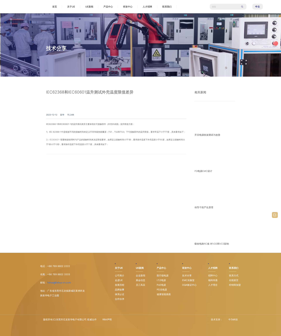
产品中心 (108, 6)
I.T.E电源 (161, 280)
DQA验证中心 (189, 284)
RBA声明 (107, 319)
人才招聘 (147, 6)
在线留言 (233, 280)
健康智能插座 (164, 294)
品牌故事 (119, 289)
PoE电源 (161, 284)
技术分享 (187, 275)
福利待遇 (212, 280)
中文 (257, 6)
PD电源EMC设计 (203, 171)
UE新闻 (89, 6)
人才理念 (212, 284)
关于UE (71, 6)
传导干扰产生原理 (204, 207)
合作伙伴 (119, 298)
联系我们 (167, 6)
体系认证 (119, 294)
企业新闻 (140, 275)
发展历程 (119, 284)
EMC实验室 (188, 280)
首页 (54, 6)
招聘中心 (212, 275)
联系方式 (233, 275)
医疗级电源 (162, 275)
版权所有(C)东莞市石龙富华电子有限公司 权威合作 (70, 319)
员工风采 (140, 284)
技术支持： (217, 319)
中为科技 (233, 319)
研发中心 (127, 6)
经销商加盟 (235, 284)
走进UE (119, 280)
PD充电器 (162, 289)
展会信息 (140, 280)
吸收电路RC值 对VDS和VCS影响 (212, 243)
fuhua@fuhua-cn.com (59, 282)
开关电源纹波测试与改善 (207, 134)
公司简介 (119, 275)
